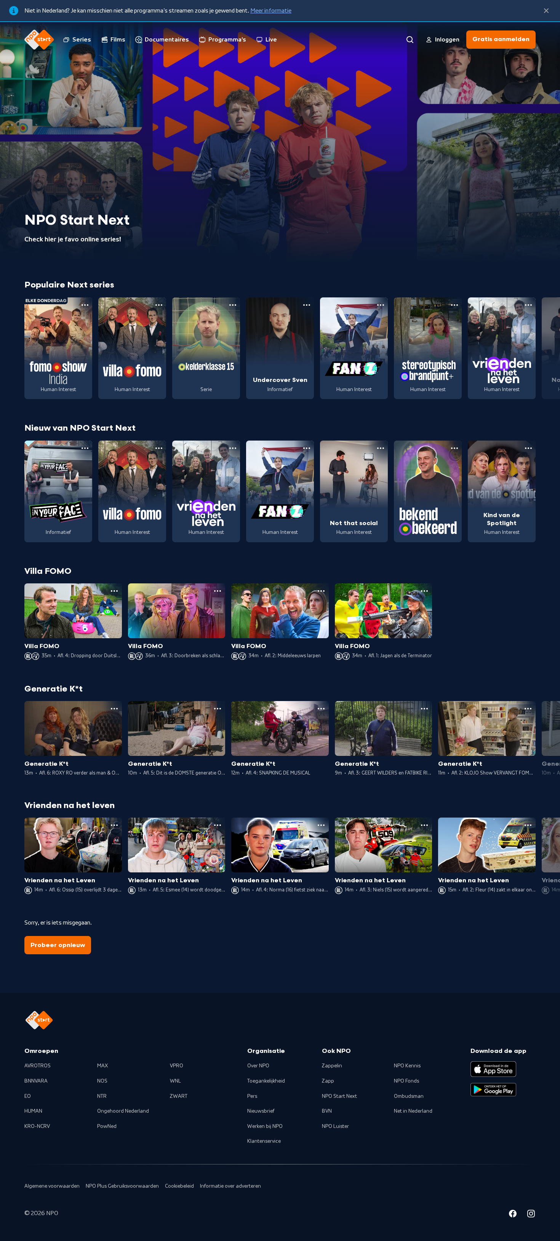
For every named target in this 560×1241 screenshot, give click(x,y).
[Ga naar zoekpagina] (410, 39)
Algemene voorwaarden (52, 1186)
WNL (175, 1081)
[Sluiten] (546, 10)
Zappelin (332, 1066)
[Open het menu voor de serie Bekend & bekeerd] (454, 448)
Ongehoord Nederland (123, 1111)
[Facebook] (512, 1214)
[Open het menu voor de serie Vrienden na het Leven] (528, 305)
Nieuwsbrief (260, 1111)
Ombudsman (409, 1096)
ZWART (178, 1096)
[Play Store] (493, 1090)
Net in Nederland (413, 1111)
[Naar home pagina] (39, 40)
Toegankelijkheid (266, 1081)
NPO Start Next (339, 1096)
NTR (102, 1096)
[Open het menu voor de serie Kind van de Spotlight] (528, 448)
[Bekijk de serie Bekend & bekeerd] (428, 491)
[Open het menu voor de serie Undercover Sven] (306, 305)
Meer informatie (270, 11)
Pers (252, 1096)
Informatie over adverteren (230, 1186)
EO (27, 1096)
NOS (102, 1081)
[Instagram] (531, 1214)
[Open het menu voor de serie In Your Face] (85, 448)
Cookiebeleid (179, 1186)
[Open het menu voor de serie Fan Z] (380, 305)
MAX (102, 1066)
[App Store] (493, 1068)
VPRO (176, 1066)
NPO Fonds (406, 1081)
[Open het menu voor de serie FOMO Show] (85, 305)
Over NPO (258, 1066)
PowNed (107, 1126)
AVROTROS (37, 1066)
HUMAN (33, 1111)
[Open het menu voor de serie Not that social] (380, 448)
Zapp (328, 1081)
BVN (327, 1111)
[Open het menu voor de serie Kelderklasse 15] (233, 305)
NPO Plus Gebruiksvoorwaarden (122, 1186)
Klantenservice (264, 1141)
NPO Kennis (407, 1066)
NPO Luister (335, 1126)
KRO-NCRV (37, 1126)
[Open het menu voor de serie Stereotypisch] (454, 305)
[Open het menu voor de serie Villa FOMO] (159, 305)
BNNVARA (36, 1081)
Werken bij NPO (265, 1126)
